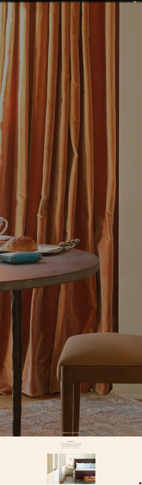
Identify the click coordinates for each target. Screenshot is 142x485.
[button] (70, 481)
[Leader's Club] (138, 1)
